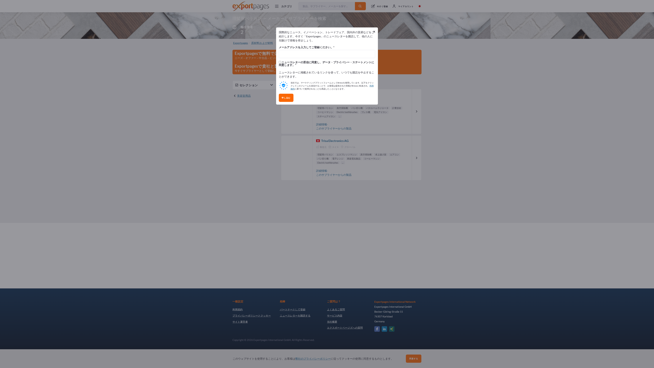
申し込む (286, 97)
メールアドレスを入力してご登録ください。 (306, 47)
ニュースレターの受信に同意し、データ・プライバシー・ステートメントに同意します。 (326, 63)
